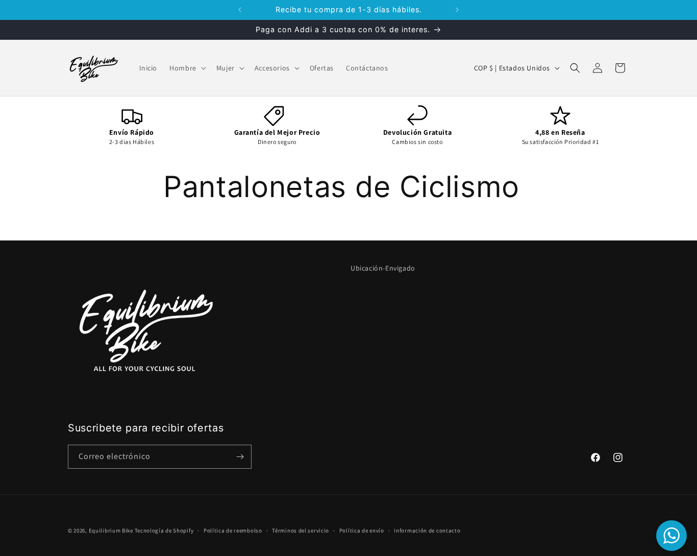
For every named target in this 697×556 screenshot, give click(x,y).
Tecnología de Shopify (164, 530)
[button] (186, 68)
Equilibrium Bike (111, 530)
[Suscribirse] (240, 457)
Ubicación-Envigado (383, 268)
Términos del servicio (300, 530)
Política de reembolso (233, 530)
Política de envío (361, 530)
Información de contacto (427, 530)
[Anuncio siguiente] (457, 9)
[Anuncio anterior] (240, 9)
